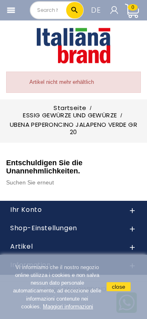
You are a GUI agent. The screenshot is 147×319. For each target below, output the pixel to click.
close (118, 286)
